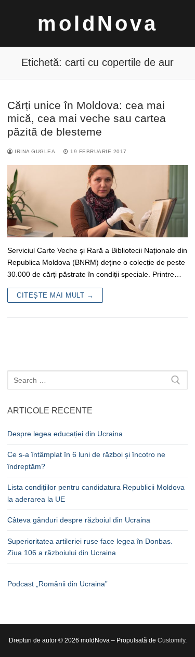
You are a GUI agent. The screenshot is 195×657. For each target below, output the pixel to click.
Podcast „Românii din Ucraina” (57, 584)
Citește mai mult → (55, 295)
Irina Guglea (34, 151)
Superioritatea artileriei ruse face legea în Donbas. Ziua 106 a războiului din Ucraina (90, 547)
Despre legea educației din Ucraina (65, 434)
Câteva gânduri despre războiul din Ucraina (78, 520)
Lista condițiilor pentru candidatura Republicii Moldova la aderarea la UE (96, 493)
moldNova (97, 23)
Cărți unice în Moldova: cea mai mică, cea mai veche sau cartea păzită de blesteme (86, 118)
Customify (171, 640)
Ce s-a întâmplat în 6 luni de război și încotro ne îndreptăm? (86, 460)
